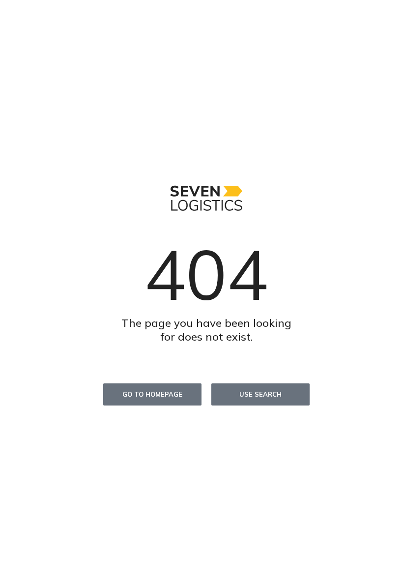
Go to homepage (152, 394)
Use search (260, 394)
